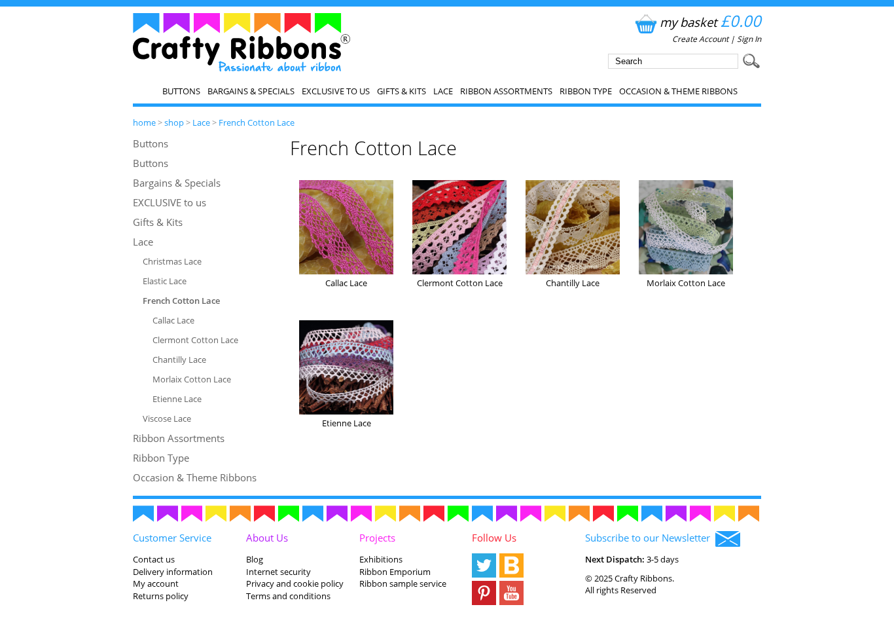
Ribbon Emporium (395, 572)
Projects (377, 537)
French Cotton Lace (257, 122)
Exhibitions (380, 559)
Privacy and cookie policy (295, 583)
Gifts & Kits (401, 91)
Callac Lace (173, 320)
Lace (443, 91)
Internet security (278, 572)
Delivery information (173, 572)
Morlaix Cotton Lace (191, 379)
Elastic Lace (165, 281)
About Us (267, 537)
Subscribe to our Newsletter (650, 537)
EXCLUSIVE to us (336, 91)
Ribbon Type (586, 91)
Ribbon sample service (402, 583)
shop (174, 122)
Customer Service (172, 537)
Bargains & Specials (251, 91)
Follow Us (494, 537)
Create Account (700, 39)
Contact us (154, 559)
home (144, 122)
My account (156, 583)
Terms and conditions (288, 596)
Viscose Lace (167, 418)
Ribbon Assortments (506, 91)
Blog (254, 559)
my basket (710, 22)
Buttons (181, 91)
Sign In (749, 39)
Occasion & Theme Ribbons (678, 91)
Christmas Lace (172, 261)
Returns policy (160, 596)
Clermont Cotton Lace (195, 340)
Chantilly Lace (179, 359)
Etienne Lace (177, 399)
